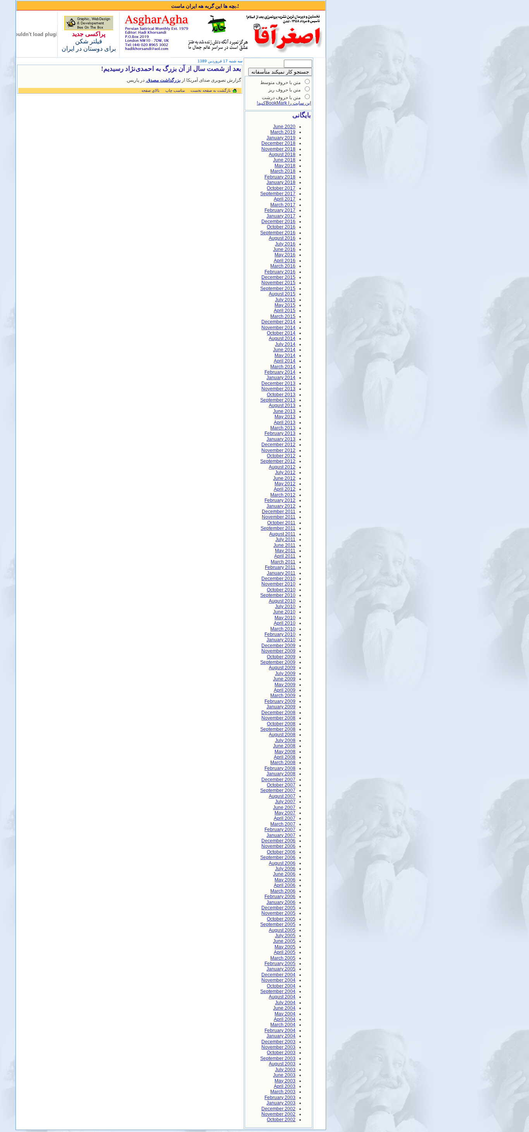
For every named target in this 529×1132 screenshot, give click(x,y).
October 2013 (281, 394)
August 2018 (282, 154)
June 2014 (284, 349)
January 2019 (280, 138)
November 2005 (278, 913)
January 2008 (280, 773)
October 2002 (281, 1119)
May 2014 (285, 355)
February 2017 (279, 210)
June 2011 (284, 545)
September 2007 (277, 790)
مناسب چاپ (175, 90)
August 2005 (282, 930)
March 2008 (282, 762)
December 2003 (278, 1041)
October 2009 (281, 657)
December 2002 (278, 1108)
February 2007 (279, 829)
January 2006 (280, 902)
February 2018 (279, 177)
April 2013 (284, 422)
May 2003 (285, 1081)
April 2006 (284, 885)
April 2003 (284, 1086)
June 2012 (284, 478)
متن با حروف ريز (284, 90)
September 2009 (277, 662)
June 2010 (284, 612)
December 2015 (278, 277)
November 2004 (278, 980)
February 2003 (279, 1097)
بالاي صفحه (150, 90)
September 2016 (277, 232)
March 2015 (282, 316)
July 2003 (285, 1069)
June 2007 (284, 807)
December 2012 (278, 444)
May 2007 (285, 813)
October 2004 (281, 986)
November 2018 (278, 149)
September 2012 (277, 461)
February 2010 (279, 634)
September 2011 (278, 528)
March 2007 (282, 824)
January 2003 (280, 1103)
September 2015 (277, 288)
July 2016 (285, 244)
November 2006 (278, 846)
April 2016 (284, 260)
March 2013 (282, 428)
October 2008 (281, 724)
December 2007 (278, 779)
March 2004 (282, 1024)
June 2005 (284, 941)
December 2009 (278, 645)
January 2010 (280, 639)
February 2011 (280, 567)
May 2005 (285, 947)
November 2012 (278, 450)
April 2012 (284, 489)
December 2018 (278, 143)
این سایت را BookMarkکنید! (284, 103)
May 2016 (285, 255)
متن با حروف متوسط (280, 82)
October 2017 (281, 188)
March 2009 (282, 695)
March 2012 (282, 495)
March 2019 (282, 132)
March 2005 (282, 958)
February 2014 (279, 372)
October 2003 (281, 1052)
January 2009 (280, 706)
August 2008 (282, 734)
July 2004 (285, 1002)
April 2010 (284, 623)
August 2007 (282, 796)
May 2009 (285, 684)
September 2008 (277, 729)
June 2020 (284, 126)
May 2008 (285, 751)
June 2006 (284, 874)
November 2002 (278, 1114)
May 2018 (285, 165)
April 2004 (284, 1019)
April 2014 (284, 361)
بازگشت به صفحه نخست (210, 90)
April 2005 (284, 952)
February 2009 (279, 701)
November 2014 (278, 327)
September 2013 (277, 400)
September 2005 (277, 924)
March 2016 (282, 266)
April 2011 (284, 556)
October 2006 (281, 852)
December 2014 (278, 322)
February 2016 (279, 272)
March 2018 (282, 171)
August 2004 (282, 997)
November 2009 (278, 651)
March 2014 (282, 366)
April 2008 (284, 757)
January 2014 (280, 377)
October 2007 (281, 785)
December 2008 (278, 712)
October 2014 (281, 333)
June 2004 (284, 1008)
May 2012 (285, 483)
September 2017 (277, 193)
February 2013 (279, 433)
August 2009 (282, 667)
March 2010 (282, 629)
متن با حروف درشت (281, 97)
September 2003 (277, 1058)
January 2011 (281, 573)
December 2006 (278, 840)
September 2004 (277, 991)
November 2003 (278, 1047)
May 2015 (285, 305)
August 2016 (282, 238)
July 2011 (285, 539)
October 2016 (281, 227)
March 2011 (283, 562)
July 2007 (285, 801)
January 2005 (280, 969)
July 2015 (285, 299)
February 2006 (279, 896)
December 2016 (278, 221)
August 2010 (282, 601)
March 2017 (282, 205)
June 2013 (284, 411)
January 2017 (280, 216)
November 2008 (278, 718)
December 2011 (278, 511)
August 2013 (282, 405)
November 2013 (278, 389)
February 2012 (279, 500)
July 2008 (285, 740)
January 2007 (280, 835)
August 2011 (282, 534)
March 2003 (282, 1091)
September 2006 (277, 857)
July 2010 (285, 606)
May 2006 (285, 880)
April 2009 (284, 690)
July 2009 (285, 673)
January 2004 (280, 1036)
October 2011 (281, 523)
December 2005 (278, 907)
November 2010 (278, 584)
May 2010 (285, 617)
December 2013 (278, 383)
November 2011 (278, 517)
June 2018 (284, 160)
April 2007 (284, 818)
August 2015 (282, 294)
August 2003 (282, 1064)
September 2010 (277, 595)
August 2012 (282, 467)
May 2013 (285, 416)
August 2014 (282, 338)
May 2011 (285, 550)
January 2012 (280, 506)
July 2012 (285, 472)
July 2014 (285, 344)
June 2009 (284, 679)
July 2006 (285, 868)
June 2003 (284, 1075)
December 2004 (278, 974)
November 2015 (278, 282)
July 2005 (285, 935)
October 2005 (281, 919)
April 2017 (284, 199)
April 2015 (284, 310)
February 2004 (279, 1030)
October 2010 (281, 590)
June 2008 (284, 746)
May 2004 (285, 1014)
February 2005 (279, 963)
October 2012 (281, 456)
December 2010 (278, 578)
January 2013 (280, 439)
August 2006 (282, 863)
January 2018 (280, 182)
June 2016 (284, 249)
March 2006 (282, 891)
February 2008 (279, 768)
